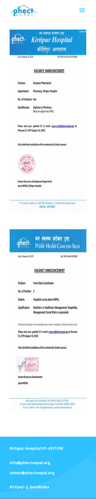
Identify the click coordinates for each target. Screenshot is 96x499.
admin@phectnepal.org (32, 472)
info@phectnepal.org (30, 462)
